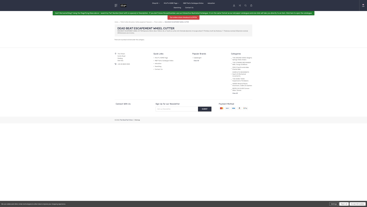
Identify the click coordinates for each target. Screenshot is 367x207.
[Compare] (240, 6)
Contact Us (189, 8)
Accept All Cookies (357, 204)
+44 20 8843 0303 (124, 64)
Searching (177, 8)
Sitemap (137, 120)
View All (196, 61)
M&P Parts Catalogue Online (193, 3)
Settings (334, 204)
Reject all (344, 204)
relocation (211, 3)
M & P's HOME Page (170, 3)
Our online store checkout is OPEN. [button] (183, 17)
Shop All (155, 3)
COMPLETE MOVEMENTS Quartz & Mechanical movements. (240, 74)
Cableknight (197, 58)
